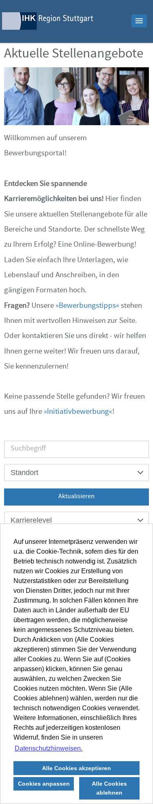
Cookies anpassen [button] (44, 783)
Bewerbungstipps (87, 306)
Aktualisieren (76, 497)
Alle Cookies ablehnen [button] (109, 788)
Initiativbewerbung (78, 412)
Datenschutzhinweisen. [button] (48, 748)
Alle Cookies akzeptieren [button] (76, 768)
